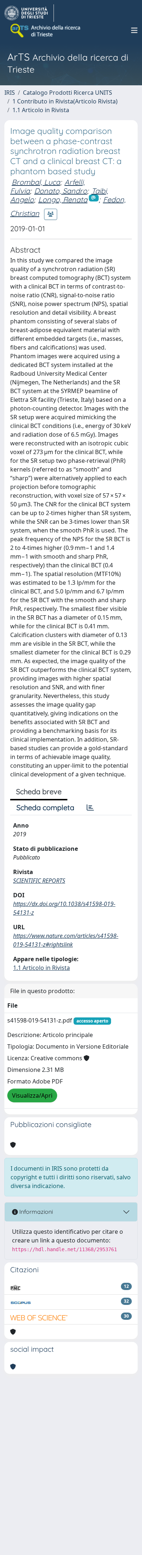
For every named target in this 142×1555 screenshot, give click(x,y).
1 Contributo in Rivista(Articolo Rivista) (65, 101)
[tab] (90, 807)
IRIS (9, 93)
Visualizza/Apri (32, 1095)
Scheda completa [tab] (45, 807)
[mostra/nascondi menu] (134, 30)
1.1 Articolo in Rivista (40, 110)
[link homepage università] (45, 30)
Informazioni (35, 1211)
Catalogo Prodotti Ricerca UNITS (67, 93)
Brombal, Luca (36, 182)
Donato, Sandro (60, 190)
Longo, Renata (62, 199)
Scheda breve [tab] (39, 791)
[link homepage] (29, 13)
